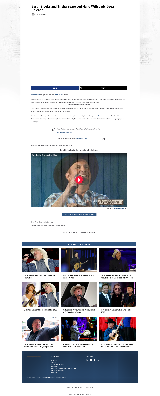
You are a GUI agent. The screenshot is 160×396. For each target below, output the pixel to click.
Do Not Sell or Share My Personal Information (64, 368)
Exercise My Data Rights (58, 370)
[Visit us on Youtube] (92, 360)
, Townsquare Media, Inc (48, 377)
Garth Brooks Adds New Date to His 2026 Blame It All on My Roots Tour (78, 345)
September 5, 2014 (82, 138)
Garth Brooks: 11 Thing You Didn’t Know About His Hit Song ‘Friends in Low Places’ (117, 276)
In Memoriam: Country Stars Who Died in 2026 (116, 311)
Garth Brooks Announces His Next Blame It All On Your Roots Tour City (79, 311)
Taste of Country (119, 208)
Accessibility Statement (57, 364)
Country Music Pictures (58, 225)
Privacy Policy (55, 366)
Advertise (53, 362)
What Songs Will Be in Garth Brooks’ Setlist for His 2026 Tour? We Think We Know (117, 345)
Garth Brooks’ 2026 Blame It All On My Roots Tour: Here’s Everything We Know (39, 345)
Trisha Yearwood (99, 116)
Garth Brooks (35, 95)
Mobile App (54, 372)
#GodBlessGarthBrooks (64, 133)
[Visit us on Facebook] (95, 360)
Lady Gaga (58, 95)
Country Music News (45, 225)
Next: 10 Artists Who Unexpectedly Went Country (79, 214)
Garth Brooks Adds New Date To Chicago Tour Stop (39, 276)
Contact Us (54, 360)
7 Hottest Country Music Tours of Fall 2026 (40, 310)
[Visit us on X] (99, 360)
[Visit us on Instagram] (88, 360)
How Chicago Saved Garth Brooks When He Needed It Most (79, 276)
